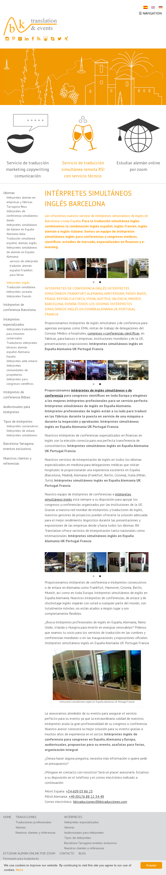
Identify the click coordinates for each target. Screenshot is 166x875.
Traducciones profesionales (33, 822)
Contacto (66, 853)
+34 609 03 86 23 (79, 791)
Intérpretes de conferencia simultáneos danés (22, 215)
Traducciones (26, 817)
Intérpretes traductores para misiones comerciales (21, 333)
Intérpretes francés (18, 296)
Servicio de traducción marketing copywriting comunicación (27, 169)
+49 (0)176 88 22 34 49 (86, 796)
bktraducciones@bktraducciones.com (100, 801)
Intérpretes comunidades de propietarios (17, 370)
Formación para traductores (21, 858)
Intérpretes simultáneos (21, 435)
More (19, 870)
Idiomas (9, 193)
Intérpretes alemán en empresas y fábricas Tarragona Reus (20, 202)
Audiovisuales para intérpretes (84, 833)
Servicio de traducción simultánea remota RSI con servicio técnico (83, 169)
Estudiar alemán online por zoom (29, 853)
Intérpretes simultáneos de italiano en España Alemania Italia (21, 229)
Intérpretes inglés (18, 283)
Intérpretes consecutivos (22, 426)
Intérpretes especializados (81, 822)
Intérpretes (73, 817)
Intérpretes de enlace (20, 431)
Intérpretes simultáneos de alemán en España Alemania (21, 252)
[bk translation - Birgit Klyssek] (30, 26)
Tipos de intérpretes (17, 421)
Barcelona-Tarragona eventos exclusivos (90, 843)
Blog (82, 853)
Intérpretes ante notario (21, 361)
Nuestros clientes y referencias (36, 833)
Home (7, 817)
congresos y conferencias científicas (113, 333)
